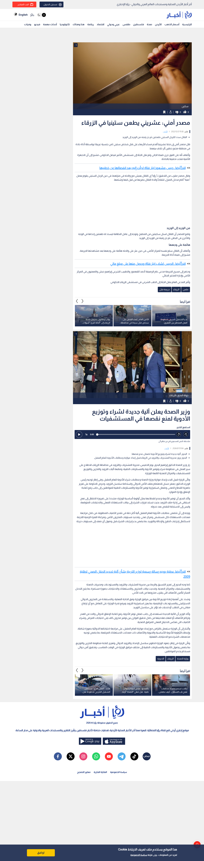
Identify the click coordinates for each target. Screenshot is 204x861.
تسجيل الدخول (50, 4)
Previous (83, 301)
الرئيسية (187, 24)
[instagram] (83, 756)
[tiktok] (134, 756)
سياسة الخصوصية (138, 855)
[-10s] (178, 434)
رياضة (90, 24)
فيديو (37, 24)
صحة (149, 24)
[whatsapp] (96, 756)
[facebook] (58, 756)
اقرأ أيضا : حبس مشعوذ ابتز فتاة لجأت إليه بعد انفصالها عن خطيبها (142, 168)
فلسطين (138, 24)
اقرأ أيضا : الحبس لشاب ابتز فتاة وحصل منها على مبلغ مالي (148, 263)
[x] (71, 756)
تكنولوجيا (65, 24)
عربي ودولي (113, 24)
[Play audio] (79, 434)
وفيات (27, 24)
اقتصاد (100, 24)
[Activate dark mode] (41, 14)
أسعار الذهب (171, 24)
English (23, 14)
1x (86, 434)
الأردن (158, 24)
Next (77, 301)
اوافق (40, 852)
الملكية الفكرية (100, 772)
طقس (126, 24)
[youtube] (109, 756)
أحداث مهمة (50, 24)
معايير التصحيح (84, 772)
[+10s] (185, 434)
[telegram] (122, 756)
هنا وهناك (78, 24)
